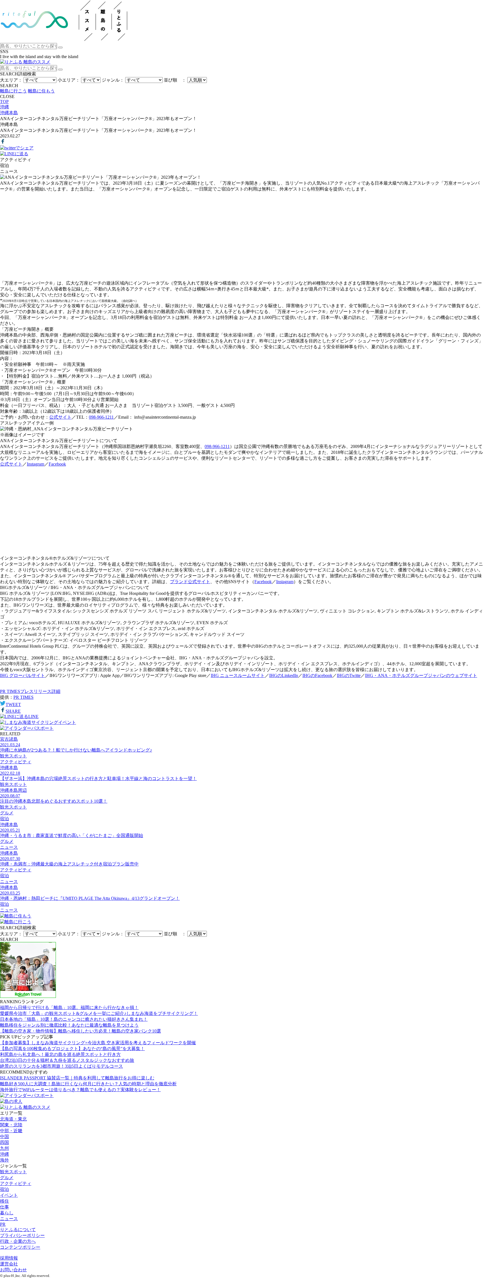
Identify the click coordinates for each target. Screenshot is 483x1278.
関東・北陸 (11, 1124)
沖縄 (4, 1154)
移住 (4, 1201)
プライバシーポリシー (22, 1235)
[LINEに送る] (14, 153)
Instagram (35, 464)
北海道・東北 (13, 1119)
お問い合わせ (13, 1269)
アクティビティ (15, 1183)
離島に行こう (13, 91)
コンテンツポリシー (20, 1247)
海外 (4, 1160)
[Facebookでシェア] (3, 142)
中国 (4, 1136)
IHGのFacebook (317, 675)
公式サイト (60, 417)
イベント (9, 1195)
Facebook (57, 464)
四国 (4, 1142)
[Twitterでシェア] (17, 148)
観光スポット (13, 1171)
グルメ (6, 1177)
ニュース (9, 1218)
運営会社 (9, 1264)
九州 (4, 1148)
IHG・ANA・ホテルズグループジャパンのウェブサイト (421, 675)
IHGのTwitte (349, 675)
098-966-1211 (101, 417)
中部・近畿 (11, 1130)
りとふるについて (18, 1229)
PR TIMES (23, 697)
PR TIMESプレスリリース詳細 (30, 691)
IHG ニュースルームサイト (238, 675)
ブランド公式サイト (190, 581)
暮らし (6, 1212)
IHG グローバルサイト (22, 675)
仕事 (4, 1207)
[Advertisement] (241, 236)
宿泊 (4, 1189)
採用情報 (9, 1258)
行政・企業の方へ (18, 1241)
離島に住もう (41, 91)
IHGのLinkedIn (283, 675)
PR (3, 1224)
